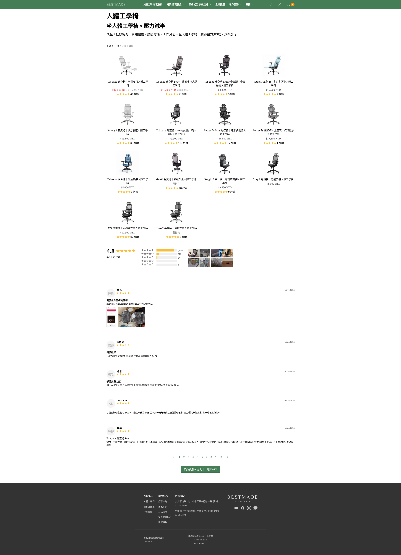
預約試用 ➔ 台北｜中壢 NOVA (200, 469)
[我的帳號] (279, 4)
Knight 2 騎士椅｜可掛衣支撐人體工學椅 (224, 181)
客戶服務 (234, 4)
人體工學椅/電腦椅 (152, 4)
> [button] (228, 456)
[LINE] (255, 508)
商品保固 (162, 512)
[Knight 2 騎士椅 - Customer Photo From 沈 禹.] (227, 262)
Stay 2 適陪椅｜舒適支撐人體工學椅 (273, 179)
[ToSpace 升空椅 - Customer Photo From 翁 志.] (205, 253)
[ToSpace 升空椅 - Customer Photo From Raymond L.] (216, 262)
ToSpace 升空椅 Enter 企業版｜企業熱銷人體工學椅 (224, 83)
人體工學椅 (149, 501)
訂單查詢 (162, 501)
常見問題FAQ (164, 517)
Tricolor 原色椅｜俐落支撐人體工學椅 (127, 181)
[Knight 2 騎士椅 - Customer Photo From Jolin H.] (193, 253)
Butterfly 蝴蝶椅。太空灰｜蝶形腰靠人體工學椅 (273, 132)
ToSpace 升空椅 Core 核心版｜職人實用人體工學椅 (176, 132)
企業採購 (220, 4)
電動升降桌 (149, 507)
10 (221, 456)
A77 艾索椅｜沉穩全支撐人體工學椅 (128, 228)
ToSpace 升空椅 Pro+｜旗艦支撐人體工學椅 (176, 83)
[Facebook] (243, 508)
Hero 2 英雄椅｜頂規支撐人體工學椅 (176, 228)
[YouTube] (236, 508)
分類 (116, 45)
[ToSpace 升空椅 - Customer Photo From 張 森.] (193, 262)
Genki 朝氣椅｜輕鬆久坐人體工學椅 (176, 179)
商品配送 (162, 507)
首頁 (109, 45)
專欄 (248, 4)
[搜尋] (271, 4)
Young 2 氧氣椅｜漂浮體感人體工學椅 (128, 132)
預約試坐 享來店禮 (198, 4)
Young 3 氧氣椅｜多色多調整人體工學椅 (273, 83)
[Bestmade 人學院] (116, 4)
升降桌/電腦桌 (174, 4)
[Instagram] (249, 508)
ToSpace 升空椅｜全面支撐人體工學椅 (127, 83)
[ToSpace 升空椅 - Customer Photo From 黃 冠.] (216, 253)
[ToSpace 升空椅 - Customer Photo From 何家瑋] (227, 253)
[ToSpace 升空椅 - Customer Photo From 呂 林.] (205, 262)
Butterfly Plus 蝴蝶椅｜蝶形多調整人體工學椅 (225, 132)
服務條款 (162, 522)
